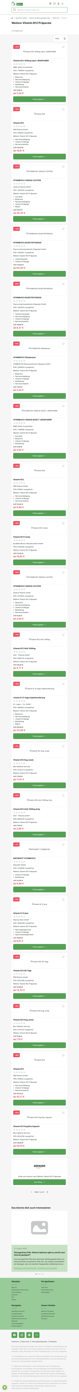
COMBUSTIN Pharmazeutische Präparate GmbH (31, 364)
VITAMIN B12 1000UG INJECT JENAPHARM (32, 420)
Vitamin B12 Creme (21, 537)
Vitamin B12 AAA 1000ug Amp (26, 809)
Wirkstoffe (14, 1321)
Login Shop (44, 1287)
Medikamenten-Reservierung (20, 1290)
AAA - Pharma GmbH (21, 655)
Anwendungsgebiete (17, 1323)
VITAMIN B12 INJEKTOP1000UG (27, 243)
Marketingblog (45, 1292)
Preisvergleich (38, 99)
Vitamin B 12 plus (20, 913)
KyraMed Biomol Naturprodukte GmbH (28, 543)
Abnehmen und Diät (21, 18)
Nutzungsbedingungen (39, 1341)
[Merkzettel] (54, 3)
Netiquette (53, 1341)
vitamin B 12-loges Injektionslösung (29, 698)
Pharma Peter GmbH (21, 920)
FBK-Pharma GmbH (20, 130)
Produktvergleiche (17, 1326)
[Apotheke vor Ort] (50, 3)
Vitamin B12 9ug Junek (23, 760)
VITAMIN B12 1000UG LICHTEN (27, 180)
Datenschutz (25, 1341)
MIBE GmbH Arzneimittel (22, 67)
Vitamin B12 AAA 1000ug (24, 648)
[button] (62, 4)
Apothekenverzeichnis (18, 1311)
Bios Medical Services (21, 766)
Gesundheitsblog (16, 1292)
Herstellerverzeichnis (18, 1316)
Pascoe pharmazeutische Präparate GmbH (29, 249)
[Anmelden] (58, 3)
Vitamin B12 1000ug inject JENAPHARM (31, 61)
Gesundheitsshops (17, 1313)
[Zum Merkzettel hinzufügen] (63, 47)
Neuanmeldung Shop (47, 1290)
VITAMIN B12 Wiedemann (24, 357)
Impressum (15, 1341)
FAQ (13, 1297)
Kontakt (14, 1299)
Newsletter (15, 1294)
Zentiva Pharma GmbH (22, 187)
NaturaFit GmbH (19, 865)
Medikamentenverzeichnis (19, 1318)
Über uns (14, 1287)
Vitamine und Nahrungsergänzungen (39, 18)
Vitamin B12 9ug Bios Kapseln (26, 1126)
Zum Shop (38, 1182)
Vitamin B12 (56, 18)
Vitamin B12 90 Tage (22, 971)
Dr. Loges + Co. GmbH (22, 704)
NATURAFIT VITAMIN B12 (24, 858)
